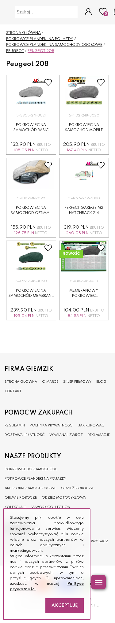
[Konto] (88, 12)
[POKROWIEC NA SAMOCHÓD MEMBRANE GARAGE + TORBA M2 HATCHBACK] (31, 256)
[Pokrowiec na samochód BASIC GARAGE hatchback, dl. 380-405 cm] (31, 90)
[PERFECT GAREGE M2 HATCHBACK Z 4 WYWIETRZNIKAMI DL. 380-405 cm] (84, 173)
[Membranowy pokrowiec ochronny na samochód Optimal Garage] (84, 256)
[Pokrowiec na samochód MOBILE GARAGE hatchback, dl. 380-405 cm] (84, 90)
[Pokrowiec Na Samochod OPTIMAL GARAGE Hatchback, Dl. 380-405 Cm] (31, 173)
